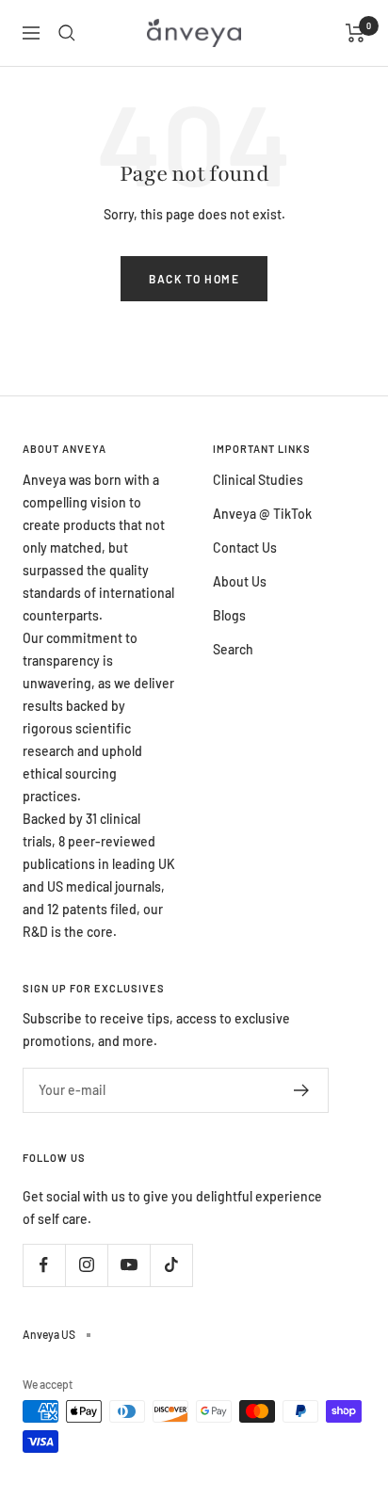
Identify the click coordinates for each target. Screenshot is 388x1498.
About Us (240, 581)
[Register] (302, 1090)
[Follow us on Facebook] (44, 1265)
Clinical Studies (258, 480)
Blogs (229, 615)
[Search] (66, 32)
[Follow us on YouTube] (128, 1265)
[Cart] (355, 33)
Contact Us (245, 548)
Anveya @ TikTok (262, 514)
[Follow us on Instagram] (86, 1265)
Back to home (194, 278)
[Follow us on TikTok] (171, 1265)
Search (233, 649)
